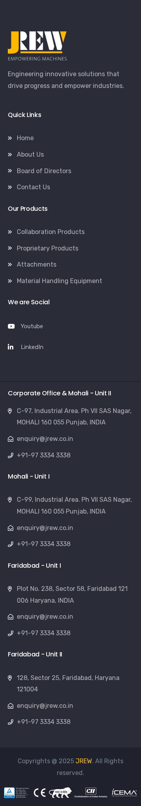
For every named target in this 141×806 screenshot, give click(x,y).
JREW (84, 761)
